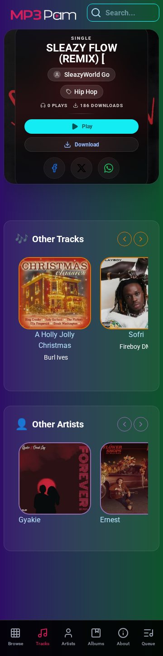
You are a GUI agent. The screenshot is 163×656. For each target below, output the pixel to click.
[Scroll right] (141, 239)
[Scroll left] (124, 239)
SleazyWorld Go (87, 74)
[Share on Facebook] (54, 168)
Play (87, 126)
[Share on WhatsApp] (109, 168)
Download (87, 144)
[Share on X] (81, 168)
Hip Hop (85, 91)
